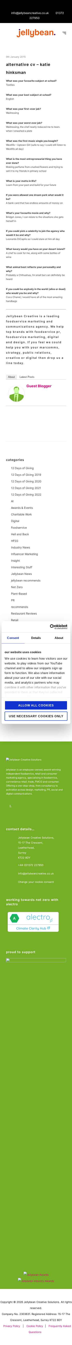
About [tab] (59, 638)
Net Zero (17, 587)
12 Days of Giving (22, 468)
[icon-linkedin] (11, 806)
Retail (14, 620)
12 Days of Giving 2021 (26, 488)
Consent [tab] (13, 638)
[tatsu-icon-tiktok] (44, 806)
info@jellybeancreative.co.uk (30, 13)
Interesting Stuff (21, 567)
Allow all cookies (36, 705)
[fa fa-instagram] (22, 806)
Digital (15, 521)
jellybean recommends (25, 580)
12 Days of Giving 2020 (26, 481)
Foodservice (19, 527)
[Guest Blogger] (16, 394)
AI (12, 501)
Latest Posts (27, 376)
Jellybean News (21, 573)
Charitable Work (21, 514)
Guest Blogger (38, 386)
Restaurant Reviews (24, 613)
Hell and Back (20, 534)
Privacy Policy (11, 1326)
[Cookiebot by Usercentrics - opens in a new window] (50, 626)
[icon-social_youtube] (33, 806)
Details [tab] (36, 638)
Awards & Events (22, 507)
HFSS (14, 540)
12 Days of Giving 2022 (26, 494)
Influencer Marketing (24, 554)
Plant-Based (19, 593)
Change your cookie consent (36, 881)
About (11, 376)
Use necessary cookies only (36, 716)
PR (13, 600)
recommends (19, 607)
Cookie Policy (34, 1326)
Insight (15, 560)
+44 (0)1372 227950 (30, 865)
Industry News (20, 547)
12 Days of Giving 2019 (26, 474)
